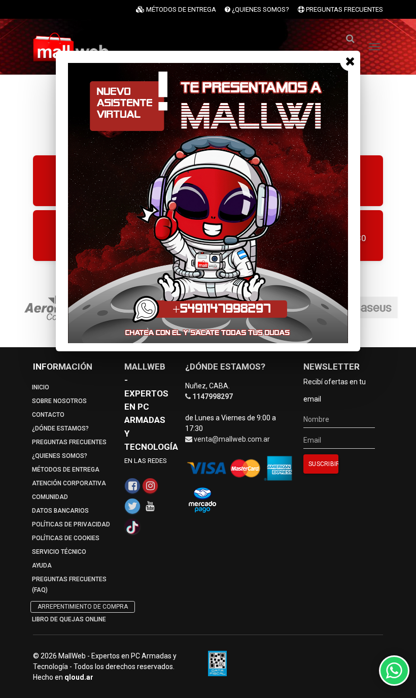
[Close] (350, 61)
